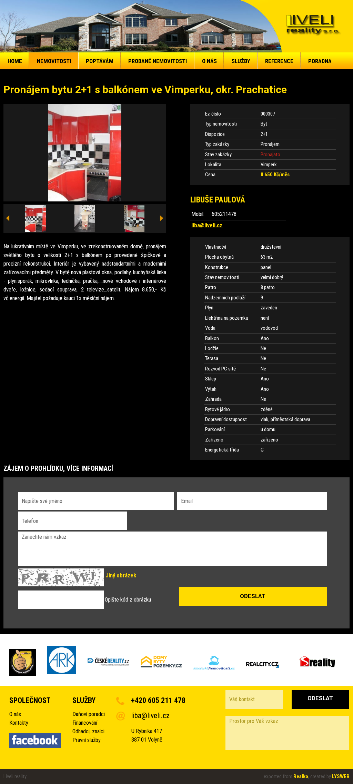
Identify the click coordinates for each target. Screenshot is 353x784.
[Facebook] (35, 742)
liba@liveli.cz (206, 225)
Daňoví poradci (88, 714)
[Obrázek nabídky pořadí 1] (35, 218)
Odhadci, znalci (88, 731)
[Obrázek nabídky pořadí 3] (134, 218)
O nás (15, 714)
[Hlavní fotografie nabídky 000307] (84, 152)
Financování (84, 723)
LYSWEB (341, 776)
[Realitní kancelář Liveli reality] (313, 26)
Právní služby (86, 740)
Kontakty (18, 723)
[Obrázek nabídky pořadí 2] (85, 218)
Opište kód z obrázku (128, 599)
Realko (300, 776)
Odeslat (320, 698)
